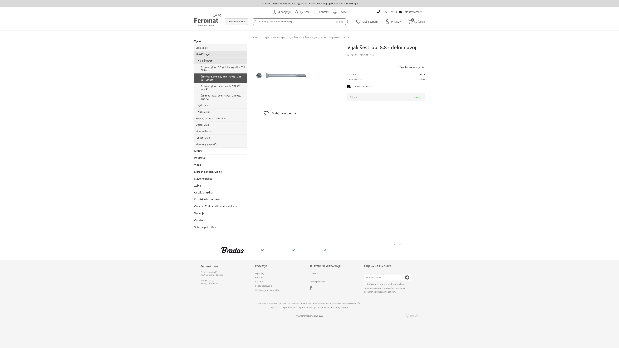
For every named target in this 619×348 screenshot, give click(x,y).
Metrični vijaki (203, 54)
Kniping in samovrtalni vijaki (211, 118)
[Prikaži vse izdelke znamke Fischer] (233, 250)
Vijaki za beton (203, 131)
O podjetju (284, 12)
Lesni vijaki (202, 47)
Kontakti (324, 12)
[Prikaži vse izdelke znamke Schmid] (325, 250)
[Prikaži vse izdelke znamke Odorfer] (386, 250)
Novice (343, 12)
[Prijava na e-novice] (407, 278)
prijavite (330, 3)
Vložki (197, 165)
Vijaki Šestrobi (205, 60)
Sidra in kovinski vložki (208, 172)
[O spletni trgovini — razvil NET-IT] (412, 316)
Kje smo (305, 12)
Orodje (198, 220)
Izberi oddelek (235, 21)
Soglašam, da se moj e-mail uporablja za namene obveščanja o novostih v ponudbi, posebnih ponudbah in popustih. (384, 288)
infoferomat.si (413, 12)
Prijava (396, 21)
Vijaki (197, 41)
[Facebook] (312, 288)
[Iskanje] (340, 21)
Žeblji (197, 185)
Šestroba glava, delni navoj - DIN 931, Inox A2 (221, 88)
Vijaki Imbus (204, 105)
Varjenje (199, 213)
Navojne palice (203, 178)
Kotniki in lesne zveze (207, 199)
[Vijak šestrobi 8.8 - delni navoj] (281, 76)
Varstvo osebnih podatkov (268, 290)
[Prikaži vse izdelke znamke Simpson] (263, 250)
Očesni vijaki (202, 124)
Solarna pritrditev (205, 227)
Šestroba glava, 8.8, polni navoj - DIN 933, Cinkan (223, 69)
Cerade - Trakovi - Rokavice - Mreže (215, 206)
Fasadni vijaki (203, 137)
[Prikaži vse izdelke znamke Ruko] (294, 250)
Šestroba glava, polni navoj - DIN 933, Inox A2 (221, 97)
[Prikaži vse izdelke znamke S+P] (355, 250)
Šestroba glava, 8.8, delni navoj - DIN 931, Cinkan (221, 78)
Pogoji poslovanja (263, 285)
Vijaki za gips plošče (206, 144)
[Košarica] (416, 21)
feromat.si (256, 37)
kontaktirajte (351, 3)
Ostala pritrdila (203, 192)
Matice (198, 151)
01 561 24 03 (389, 12)
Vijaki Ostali (203, 111)
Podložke (200, 158)
